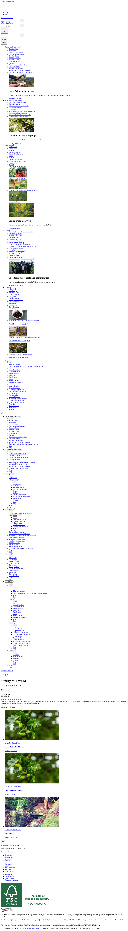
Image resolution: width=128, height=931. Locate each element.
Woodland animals (14, 58)
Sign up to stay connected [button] (9, 852)
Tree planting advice (15, 234)
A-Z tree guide (13, 49)
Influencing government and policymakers (22, 111)
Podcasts (11, 165)
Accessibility (9, 875)
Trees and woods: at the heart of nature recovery (24, 72)
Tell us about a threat (15, 108)
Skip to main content (7, 1)
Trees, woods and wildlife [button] (13, 47)
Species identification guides (18, 65)
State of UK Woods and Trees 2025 (20, 70)
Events (11, 156)
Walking (11, 157)
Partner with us (13, 381)
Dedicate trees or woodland (17, 391)
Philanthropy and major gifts (18, 398)
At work (11, 409)
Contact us (8, 864)
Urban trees (12, 109)
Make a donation (14, 386)
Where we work (14, 292)
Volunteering (13, 303)
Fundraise (12, 404)
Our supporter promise (16, 300)
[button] (13, 417)
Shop (6, 12)
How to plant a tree (15, 239)
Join (10, 363)
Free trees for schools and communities (21, 232)
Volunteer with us (14, 372)
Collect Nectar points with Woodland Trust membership (26, 366)
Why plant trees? (14, 255)
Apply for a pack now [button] (16, 285)
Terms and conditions (11, 880)
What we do (12, 289)
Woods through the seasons (17, 161)
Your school (12, 375)
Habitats (11, 63)
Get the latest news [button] (15, 143)
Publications (8, 871)
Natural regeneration (15, 257)
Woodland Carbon (14, 253)
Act (10, 368)
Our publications (14, 307)
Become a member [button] (7, 18)
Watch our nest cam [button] (15, 99)
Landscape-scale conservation (18, 116)
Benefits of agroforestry (16, 248)
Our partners (13, 305)
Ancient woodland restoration (18, 113)
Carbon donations (14, 397)
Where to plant (13, 237)
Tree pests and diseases (16, 52)
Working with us (14, 298)
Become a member (15, 364)
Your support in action (16, 382)
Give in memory (14, 393)
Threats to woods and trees (17, 102)
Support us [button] (8, 361)
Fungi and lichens (14, 61)
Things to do (13, 148)
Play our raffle (13, 395)
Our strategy (13, 291)
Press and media (10, 868)
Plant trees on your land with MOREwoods (22, 246)
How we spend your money (17, 402)
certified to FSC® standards (30, 928)
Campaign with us (14, 104)
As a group (12, 407)
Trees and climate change (17, 54)
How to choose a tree (15, 235)
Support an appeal (14, 388)
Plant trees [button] (8, 230)
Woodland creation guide (17, 252)
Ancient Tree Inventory (16, 68)
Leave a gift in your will (16, 389)
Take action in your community (18, 106)
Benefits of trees (14, 56)
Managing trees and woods (17, 250)
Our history (12, 296)
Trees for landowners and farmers (19, 244)
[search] (22, 20)
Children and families (15, 159)
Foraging (11, 150)
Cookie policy (9, 876)
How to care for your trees (17, 241)
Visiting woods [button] (9, 145)
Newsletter (8, 869)
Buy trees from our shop (16, 243)
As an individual (14, 406)
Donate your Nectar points (17, 400)
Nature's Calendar (14, 67)
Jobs (6, 866)
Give (10, 384)
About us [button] (8, 287)
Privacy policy (9, 878)
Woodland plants (14, 59)
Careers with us (14, 301)
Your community (14, 373)
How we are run (14, 294)
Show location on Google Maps (11, 699)
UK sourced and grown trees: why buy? (21, 259)
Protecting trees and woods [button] (13, 100)
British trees (12, 50)
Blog (6, 14)
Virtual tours (13, 163)
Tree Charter (13, 377)
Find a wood (13, 147)
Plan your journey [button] (14, 228)
